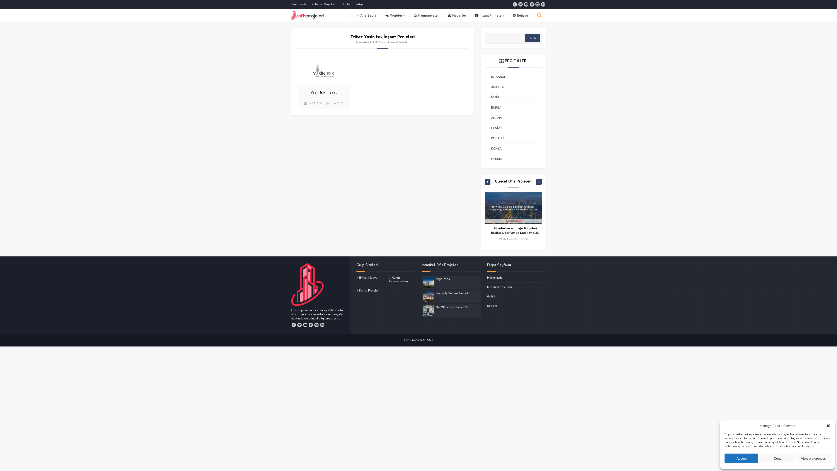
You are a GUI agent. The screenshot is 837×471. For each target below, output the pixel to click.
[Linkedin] (543, 4)
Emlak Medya (368, 278)
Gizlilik (346, 4)
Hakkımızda (298, 4)
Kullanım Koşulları (324, 4)
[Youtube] (526, 4)
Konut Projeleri (369, 290)
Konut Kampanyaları (398, 279)
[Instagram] (537, 4)
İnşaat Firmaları (492, 15)
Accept (742, 458)
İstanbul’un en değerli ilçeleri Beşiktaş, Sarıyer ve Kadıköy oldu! (515, 230)
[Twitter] (520, 4)
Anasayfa (361, 42)
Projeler (396, 15)
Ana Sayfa (368, 15)
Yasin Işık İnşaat (324, 92)
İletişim (360, 4)
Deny (777, 458)
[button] (828, 426)
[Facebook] (515, 4)
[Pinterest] (532, 4)
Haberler (459, 15)
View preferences (813, 458)
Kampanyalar (428, 15)
